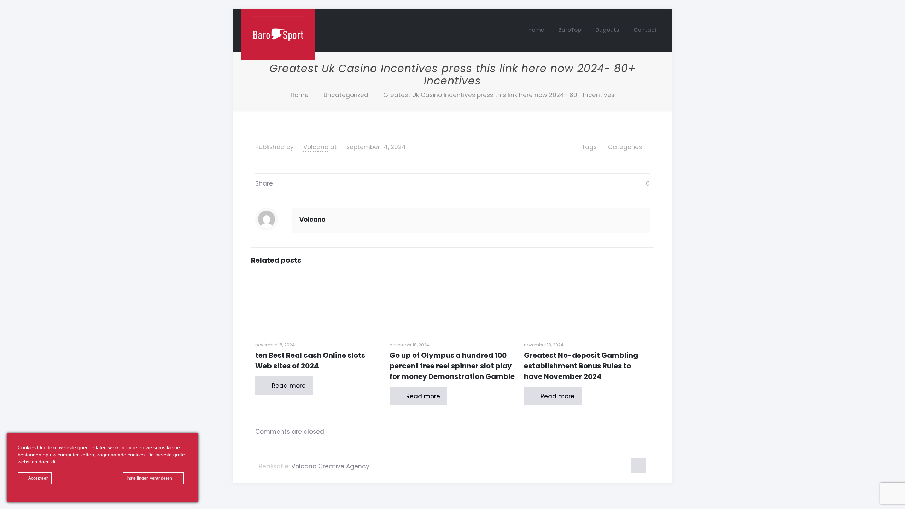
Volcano (315, 147)
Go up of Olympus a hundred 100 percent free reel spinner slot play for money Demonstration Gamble (452, 365)
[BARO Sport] (278, 34)
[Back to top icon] (638, 465)
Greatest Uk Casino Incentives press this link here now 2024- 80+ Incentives (498, 95)
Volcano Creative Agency (330, 466)
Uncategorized (345, 95)
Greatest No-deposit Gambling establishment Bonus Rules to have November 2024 (581, 365)
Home (300, 95)
